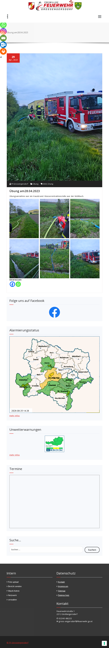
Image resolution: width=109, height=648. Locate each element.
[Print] (3, 51)
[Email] (3, 38)
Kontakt (61, 582)
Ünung (50, 184)
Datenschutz (63, 595)
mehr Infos (14, 415)
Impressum (63, 586)
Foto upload (13, 582)
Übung (35, 184)
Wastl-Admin (13, 591)
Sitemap (61, 591)
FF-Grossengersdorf (19, 184)
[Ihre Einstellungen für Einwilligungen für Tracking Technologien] (104, 643)
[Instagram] (3, 31)
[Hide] (1, 57)
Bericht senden (15, 586)
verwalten (12, 600)
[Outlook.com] (3, 44)
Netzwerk (12, 595)
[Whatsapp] (18, 284)
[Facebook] (12, 284)
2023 (45, 184)
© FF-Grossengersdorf (17, 642)
